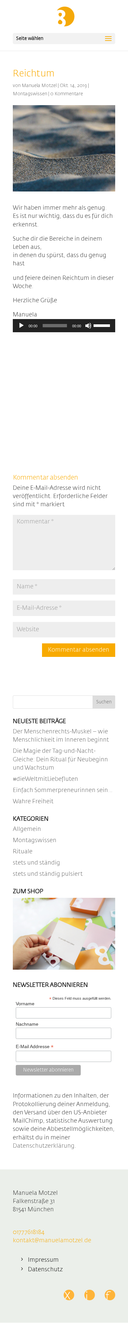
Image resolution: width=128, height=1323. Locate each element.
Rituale (22, 852)
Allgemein (27, 829)
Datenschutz (45, 1270)
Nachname (27, 1024)
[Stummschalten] (88, 325)
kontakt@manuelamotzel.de (52, 1241)
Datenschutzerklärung (44, 1146)
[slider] (103, 325)
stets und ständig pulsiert (48, 874)
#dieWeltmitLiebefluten (45, 779)
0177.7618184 (29, 1232)
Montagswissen (30, 94)
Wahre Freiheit (33, 802)
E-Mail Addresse (34, 1047)
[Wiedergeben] (21, 325)
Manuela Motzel (39, 85)
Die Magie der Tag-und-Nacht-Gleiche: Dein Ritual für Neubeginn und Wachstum (60, 759)
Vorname (25, 1003)
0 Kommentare (66, 94)
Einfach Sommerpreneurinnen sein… (63, 790)
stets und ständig (36, 863)
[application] (64, 325)
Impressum (43, 1260)
